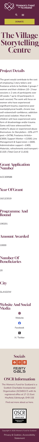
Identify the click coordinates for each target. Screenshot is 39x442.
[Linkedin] (24, 362)
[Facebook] (19, 323)
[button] (23, 15)
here (31, 402)
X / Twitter (20, 337)
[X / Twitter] (19, 333)
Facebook (19, 327)
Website (19, 317)
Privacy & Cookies (12, 434)
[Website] (19, 313)
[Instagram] (19, 362)
